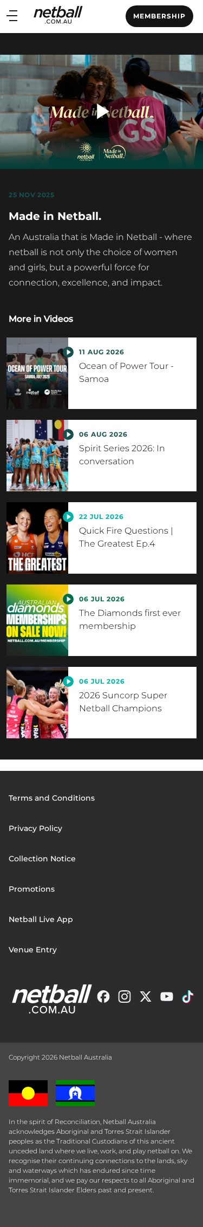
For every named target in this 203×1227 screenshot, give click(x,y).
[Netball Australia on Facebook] (103, 999)
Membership (159, 16)
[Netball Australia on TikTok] (187, 999)
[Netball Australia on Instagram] (124, 999)
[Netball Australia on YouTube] (166, 999)
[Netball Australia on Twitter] (145, 999)
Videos (58, 319)
